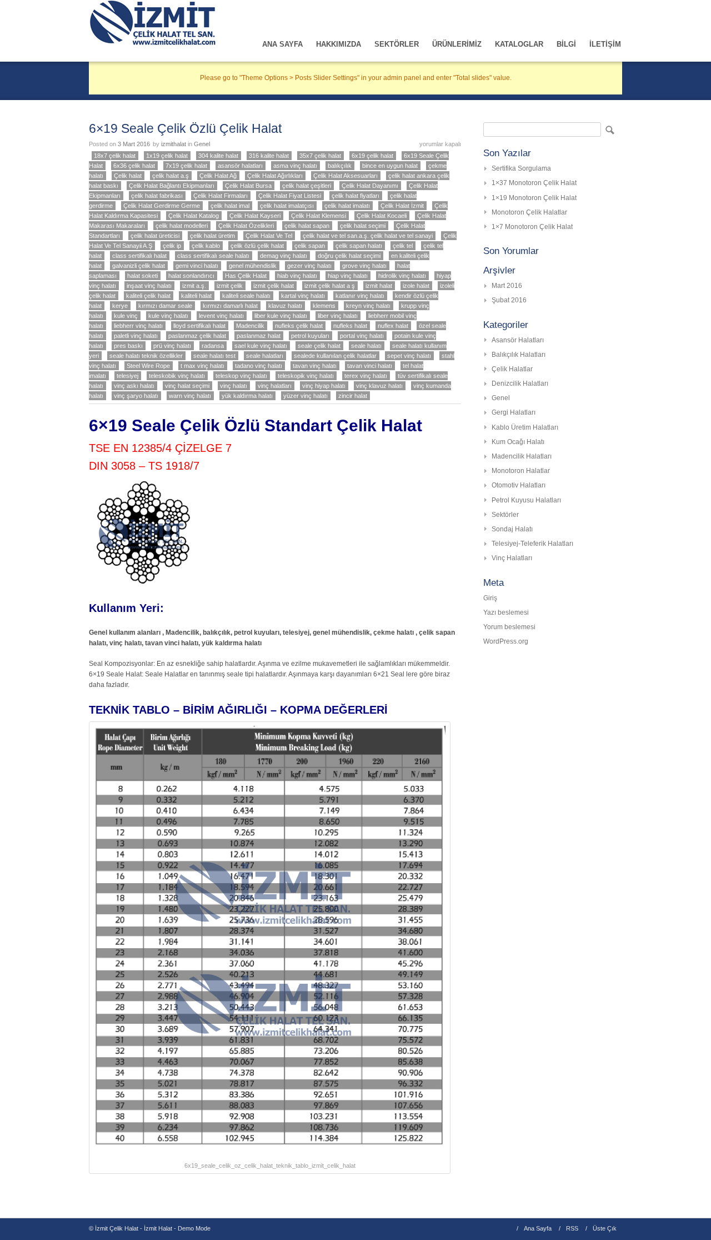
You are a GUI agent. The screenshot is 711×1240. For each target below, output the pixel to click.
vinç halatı (233, 385)
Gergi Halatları (513, 412)
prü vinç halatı (172, 345)
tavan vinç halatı (315, 365)
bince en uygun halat (390, 165)
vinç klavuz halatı (379, 385)
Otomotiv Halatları (518, 485)
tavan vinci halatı (369, 365)
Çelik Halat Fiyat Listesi (289, 195)
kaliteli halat (196, 295)
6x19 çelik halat (372, 155)
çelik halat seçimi (362, 225)
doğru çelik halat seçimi (349, 255)
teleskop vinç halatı (241, 375)
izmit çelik (230, 285)
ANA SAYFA (282, 44)
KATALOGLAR (519, 44)
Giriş (490, 598)
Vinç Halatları (512, 558)
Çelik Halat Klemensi (318, 215)
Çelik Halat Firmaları (220, 195)
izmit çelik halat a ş (329, 285)
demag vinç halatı (283, 255)
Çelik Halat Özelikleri (246, 225)
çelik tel (403, 245)
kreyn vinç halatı (368, 305)
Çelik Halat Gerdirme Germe (161, 205)
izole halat (416, 285)
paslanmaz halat (259, 335)
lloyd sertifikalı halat (199, 325)
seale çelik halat (319, 345)
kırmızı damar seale (165, 305)
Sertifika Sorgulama (521, 168)
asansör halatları (240, 165)
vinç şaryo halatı (136, 395)
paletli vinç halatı (136, 335)
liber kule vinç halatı (280, 315)
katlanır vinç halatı (360, 295)
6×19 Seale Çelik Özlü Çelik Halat (185, 128)
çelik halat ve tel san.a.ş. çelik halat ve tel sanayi (368, 235)
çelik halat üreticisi (155, 235)
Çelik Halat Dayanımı (370, 185)
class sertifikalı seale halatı (213, 255)
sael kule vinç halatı (260, 345)
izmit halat (378, 285)
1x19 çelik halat (167, 155)
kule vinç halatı (168, 315)
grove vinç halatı (364, 265)
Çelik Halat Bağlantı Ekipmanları (171, 185)
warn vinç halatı (190, 395)
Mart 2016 (507, 286)
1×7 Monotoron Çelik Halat (532, 227)
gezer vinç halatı (309, 265)
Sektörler (505, 515)
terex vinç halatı (365, 375)
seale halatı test (214, 355)
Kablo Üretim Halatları (525, 427)
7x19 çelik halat (186, 165)
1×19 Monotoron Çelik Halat (534, 198)
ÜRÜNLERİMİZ (457, 44)
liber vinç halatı (338, 315)
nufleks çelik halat (299, 325)
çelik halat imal (230, 205)
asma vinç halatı (295, 165)
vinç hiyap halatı (324, 385)
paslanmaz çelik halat (197, 335)
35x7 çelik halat (320, 155)
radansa (213, 345)
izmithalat (173, 144)
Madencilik (250, 325)
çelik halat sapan (306, 225)
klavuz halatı (285, 305)
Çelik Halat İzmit (402, 205)
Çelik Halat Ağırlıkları (275, 175)
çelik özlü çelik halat (257, 245)
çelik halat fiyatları (355, 195)
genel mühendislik (253, 265)
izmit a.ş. (194, 285)
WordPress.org (505, 641)
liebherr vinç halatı (138, 325)
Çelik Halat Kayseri (255, 215)
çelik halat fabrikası (157, 195)
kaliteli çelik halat (148, 295)
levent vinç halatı (221, 315)
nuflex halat (393, 325)
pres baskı (128, 345)
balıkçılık (340, 165)
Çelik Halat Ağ (218, 175)
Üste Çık (605, 1228)
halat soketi (142, 275)
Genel (202, 144)
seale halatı (366, 345)
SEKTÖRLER (396, 44)
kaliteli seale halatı (246, 295)
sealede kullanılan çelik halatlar (335, 355)
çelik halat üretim (212, 235)
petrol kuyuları (310, 335)
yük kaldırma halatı (247, 395)
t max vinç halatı (202, 365)
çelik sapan (309, 245)
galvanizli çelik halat (138, 265)
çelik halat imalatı (347, 205)
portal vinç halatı (362, 335)
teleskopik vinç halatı (306, 375)
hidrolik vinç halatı (402, 275)
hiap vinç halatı (348, 275)
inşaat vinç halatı (149, 285)
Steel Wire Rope (148, 365)
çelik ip (172, 245)
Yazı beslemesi (506, 612)
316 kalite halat (269, 155)
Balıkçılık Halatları (518, 354)
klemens (324, 305)
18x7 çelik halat (115, 155)
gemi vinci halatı (197, 265)
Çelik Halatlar (512, 369)
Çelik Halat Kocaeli (382, 215)
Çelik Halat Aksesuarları (345, 175)
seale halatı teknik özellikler (146, 355)
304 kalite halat (218, 155)
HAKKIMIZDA (338, 44)
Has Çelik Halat (246, 275)
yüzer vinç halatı (305, 395)
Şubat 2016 (509, 300)
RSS (572, 1228)
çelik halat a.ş (170, 175)
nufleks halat (350, 325)
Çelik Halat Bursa (248, 185)
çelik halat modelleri (182, 225)
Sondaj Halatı (512, 529)
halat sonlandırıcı (191, 275)
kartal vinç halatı (303, 295)
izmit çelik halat (273, 285)
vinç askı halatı (134, 385)
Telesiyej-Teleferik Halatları (532, 543)
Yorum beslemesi (509, 627)
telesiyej (127, 375)
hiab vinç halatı (297, 275)
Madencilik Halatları (522, 456)
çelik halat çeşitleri (306, 185)
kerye (120, 305)
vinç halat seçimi (187, 385)
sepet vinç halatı (409, 355)
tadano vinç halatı (258, 365)
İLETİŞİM (605, 44)
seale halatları (264, 355)
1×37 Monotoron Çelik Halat (534, 183)
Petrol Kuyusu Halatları (526, 500)
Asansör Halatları (518, 340)
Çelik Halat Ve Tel (269, 235)
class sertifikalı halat (139, 255)
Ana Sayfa (538, 1228)
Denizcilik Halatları (520, 383)
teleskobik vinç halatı (177, 375)
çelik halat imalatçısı (287, 205)
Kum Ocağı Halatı (518, 442)
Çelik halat (128, 175)
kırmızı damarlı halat (230, 305)
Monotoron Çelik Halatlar (529, 212)
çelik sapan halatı (359, 245)
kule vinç (126, 315)
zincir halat (352, 395)
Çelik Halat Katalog (193, 215)
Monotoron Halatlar (521, 471)
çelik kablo (206, 245)
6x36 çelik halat (134, 165)
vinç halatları (275, 385)
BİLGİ (566, 44)
